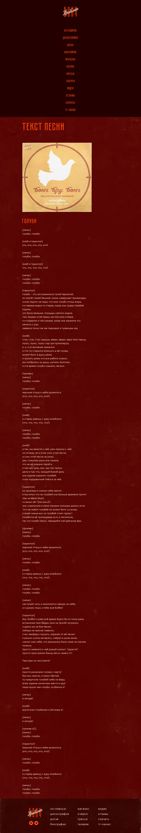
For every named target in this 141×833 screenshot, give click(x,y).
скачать (70, 103)
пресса (70, 74)
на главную (70, 30)
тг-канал (70, 110)
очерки (70, 67)
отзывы (70, 95)
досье (70, 45)
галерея (70, 81)
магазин (70, 59)
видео (70, 88)
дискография (70, 38)
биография (70, 52)
